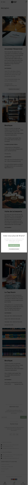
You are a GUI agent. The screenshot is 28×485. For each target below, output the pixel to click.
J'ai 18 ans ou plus (14, 245)
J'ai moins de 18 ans (14, 249)
